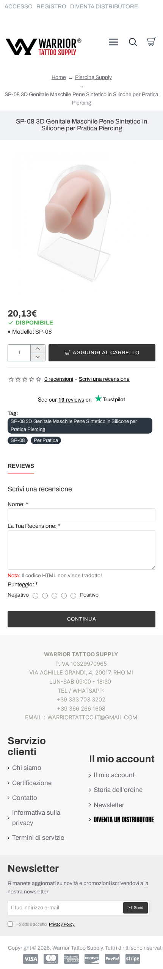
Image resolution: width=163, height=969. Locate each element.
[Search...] (132, 41)
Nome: (16, 504)
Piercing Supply (93, 77)
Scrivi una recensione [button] (104, 379)
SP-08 (18, 440)
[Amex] (71, 958)
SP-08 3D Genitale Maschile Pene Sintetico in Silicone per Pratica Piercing (74, 425)
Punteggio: (21, 584)
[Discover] (92, 958)
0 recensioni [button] (58, 379)
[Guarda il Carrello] (151, 41)
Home (59, 78)
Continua (81, 619)
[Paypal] (112, 958)
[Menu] (113, 41)
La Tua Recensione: (32, 526)
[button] (102, 352)
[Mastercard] (51, 958)
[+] (37, 349)
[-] (37, 357)
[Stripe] (132, 958)
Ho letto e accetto (45, 924)
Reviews (21, 466)
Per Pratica (46, 440)
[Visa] (30, 958)
